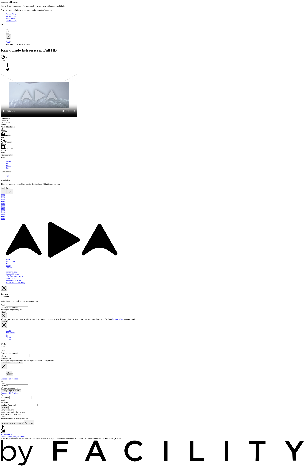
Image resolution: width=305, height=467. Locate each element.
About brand (10, 261)
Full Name (5, 397)
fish (7, 168)
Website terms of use (13, 280)
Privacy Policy (11, 278)
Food (8, 42)
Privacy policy (118, 319)
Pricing (8, 266)
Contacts (9, 268)
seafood (9, 161)
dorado (8, 166)
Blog (7, 263)
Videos (8, 331)
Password (4, 386)
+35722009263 (7, 434)
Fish (7, 176)
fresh (7, 163)
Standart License (12, 272)
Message (4, 356)
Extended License (12, 274)
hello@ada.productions (13, 437)
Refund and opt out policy (15, 283)
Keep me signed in (10, 388)
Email (3, 305)
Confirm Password (8, 405)
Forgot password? (14, 391)
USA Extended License (14, 276)
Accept (4, 321)
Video (8, 259)
